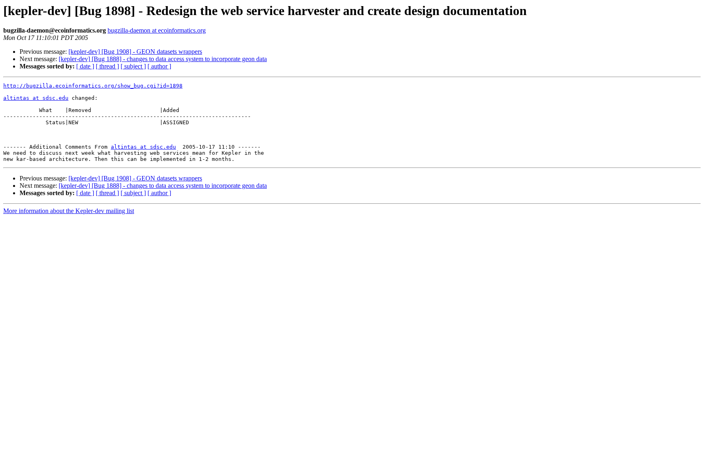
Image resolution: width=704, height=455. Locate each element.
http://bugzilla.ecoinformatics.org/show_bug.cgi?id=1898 (93, 86)
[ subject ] (133, 66)
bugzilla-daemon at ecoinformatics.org (157, 30)
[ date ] (85, 66)
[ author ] (159, 66)
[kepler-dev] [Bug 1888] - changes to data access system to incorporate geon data (163, 58)
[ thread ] (107, 66)
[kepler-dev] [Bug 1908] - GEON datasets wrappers (135, 51)
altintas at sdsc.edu (35, 98)
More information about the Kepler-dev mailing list (68, 210)
